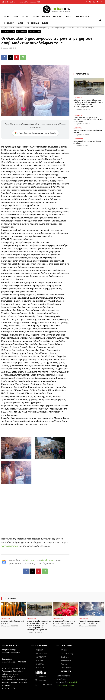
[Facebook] (86, 2)
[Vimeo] (97, 2)
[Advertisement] (35, 503)
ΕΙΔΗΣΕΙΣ (12, 27)
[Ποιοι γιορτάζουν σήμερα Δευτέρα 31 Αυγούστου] (65, 609)
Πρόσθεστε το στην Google (37, 133)
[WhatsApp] (23, 57)
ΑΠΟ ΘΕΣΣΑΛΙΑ (23, 27)
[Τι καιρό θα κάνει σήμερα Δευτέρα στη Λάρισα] (91, 609)
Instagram (42, 680)
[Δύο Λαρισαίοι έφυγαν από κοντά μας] (13, 609)
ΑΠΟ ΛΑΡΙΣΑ (21, 32)
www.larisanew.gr (9, 546)
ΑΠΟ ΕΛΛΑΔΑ (78, 139)
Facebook (42, 676)
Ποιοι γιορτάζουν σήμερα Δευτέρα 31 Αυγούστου (87, 142)
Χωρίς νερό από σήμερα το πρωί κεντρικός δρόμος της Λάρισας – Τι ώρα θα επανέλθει (88, 119)
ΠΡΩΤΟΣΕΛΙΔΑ (34, 32)
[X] (94, 2)
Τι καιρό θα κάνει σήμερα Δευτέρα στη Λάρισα (89, 622)
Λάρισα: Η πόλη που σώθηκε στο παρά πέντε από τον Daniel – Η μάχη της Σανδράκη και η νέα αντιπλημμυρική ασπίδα (88, 103)
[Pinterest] (16, 57)
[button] (100, 20)
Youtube (49, 684)
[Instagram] (90, 2)
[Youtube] (101, 2)
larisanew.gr (31, 560)
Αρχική (4, 27)
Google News (47, 560)
